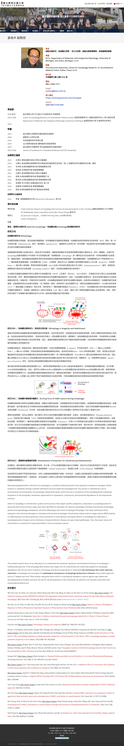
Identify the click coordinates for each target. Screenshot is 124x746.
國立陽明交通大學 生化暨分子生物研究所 (62, 16)
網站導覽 (109, 4)
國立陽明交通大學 (90, 4)
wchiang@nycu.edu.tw (56, 91)
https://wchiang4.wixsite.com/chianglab (63, 98)
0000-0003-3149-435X (55, 105)
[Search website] (122, 31)
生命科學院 (101, 4)
